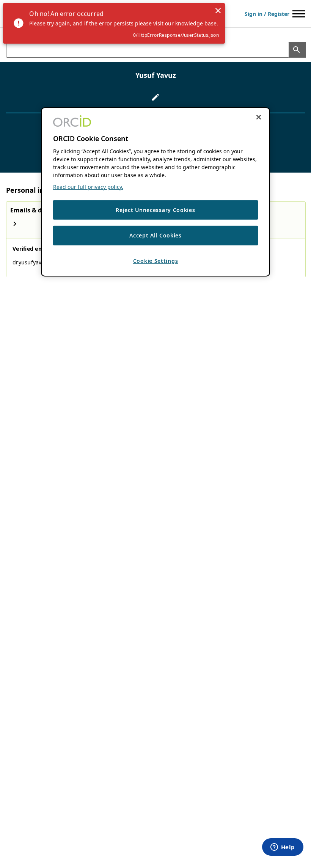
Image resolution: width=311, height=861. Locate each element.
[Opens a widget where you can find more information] (282, 847)
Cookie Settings (155, 260)
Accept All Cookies (155, 235)
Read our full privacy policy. (88, 186)
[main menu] (298, 13)
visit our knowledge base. (185, 23)
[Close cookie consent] (258, 116)
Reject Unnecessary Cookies (155, 210)
